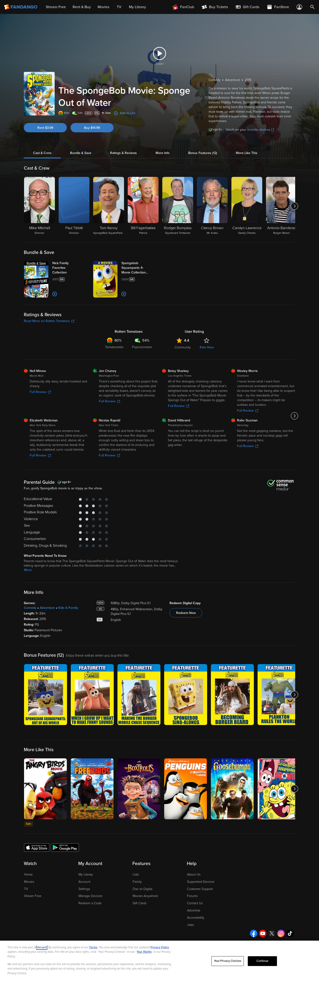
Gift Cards (139, 903)
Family (137, 882)
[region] (159, 961)
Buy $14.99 (92, 128)
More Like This (246, 153)
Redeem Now (186, 613)
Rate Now (207, 347)
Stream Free (32, 896)
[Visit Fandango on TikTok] (290, 933)
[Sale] (45, 789)
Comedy (30, 608)
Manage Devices (90, 896)
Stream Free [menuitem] (56, 7)
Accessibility (195, 918)
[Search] (312, 7)
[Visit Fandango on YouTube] (263, 933)
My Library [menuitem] (137, 7)
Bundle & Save (80, 153)
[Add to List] (54, 294)
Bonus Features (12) (202, 153)
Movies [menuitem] (103, 7)
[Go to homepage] (21, 7)
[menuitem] (247, 7)
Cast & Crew (42, 153)
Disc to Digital (142, 889)
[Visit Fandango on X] (272, 933)
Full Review (38, 392)
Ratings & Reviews (123, 153)
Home (28, 874)
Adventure (47, 608)
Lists (136, 874)
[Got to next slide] (294, 206)
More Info (163, 153)
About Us (193, 874)
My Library (85, 874)
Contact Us (195, 903)
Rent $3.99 (45, 128)
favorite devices (258, 130)
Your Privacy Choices (227, 961)
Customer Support (200, 889)
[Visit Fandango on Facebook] (254, 933)
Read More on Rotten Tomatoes (47, 321)
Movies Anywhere (145, 896)
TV (26, 889)
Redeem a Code (90, 903)
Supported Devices (200, 882)
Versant (42, 947)
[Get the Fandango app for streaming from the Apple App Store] (37, 847)
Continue (262, 961)
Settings (84, 889)
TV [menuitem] (119, 7)
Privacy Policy (159, 947)
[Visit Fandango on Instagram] (281, 933)
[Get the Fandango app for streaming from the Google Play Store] (65, 847)
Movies (29, 882)
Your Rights (144, 952)
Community (183, 347)
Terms (93, 947)
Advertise (193, 910)
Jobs (190, 925)
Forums (192, 896)
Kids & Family (68, 608)
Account (84, 882)
